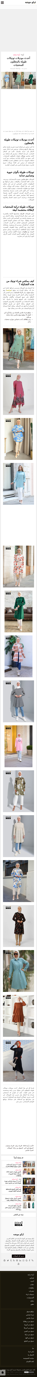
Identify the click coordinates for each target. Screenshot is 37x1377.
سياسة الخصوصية (28, 1358)
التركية (22, 213)
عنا (33, 1348)
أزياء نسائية (16, 55)
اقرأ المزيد (15, 133)
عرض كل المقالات (18, 1256)
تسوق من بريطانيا (28, 1321)
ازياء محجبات (9, 1146)
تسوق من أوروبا (29, 1324)
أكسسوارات (30, 1297)
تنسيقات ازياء (30, 1294)
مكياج (32, 1301)
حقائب (32, 1284)
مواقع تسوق (30, 1311)
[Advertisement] (18, 30)
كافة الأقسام (30, 1361)
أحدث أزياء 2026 (28, 1146)
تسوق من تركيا (17, 1148)
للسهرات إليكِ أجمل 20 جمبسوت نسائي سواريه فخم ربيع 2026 (13, 1207)
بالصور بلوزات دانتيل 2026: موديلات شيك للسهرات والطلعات (13, 1173)
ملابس (23, 179)
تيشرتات (31, 1291)
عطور (32, 1304)
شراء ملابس (29, 1150)
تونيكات (23, 156)
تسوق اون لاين (28, 1148)
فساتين (32, 1278)
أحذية (32, 1281)
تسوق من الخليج (29, 1341)
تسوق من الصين (29, 1331)
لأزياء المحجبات (18, 292)
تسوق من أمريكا (29, 1328)
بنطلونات (24, 232)
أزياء (22, 55)
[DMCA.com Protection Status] (29, 1372)
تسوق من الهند (29, 1338)
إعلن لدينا (31, 1351)
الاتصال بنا (31, 1355)
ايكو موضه (12, 68)
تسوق (29, 292)
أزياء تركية (31, 1274)
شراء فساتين (30, 1315)
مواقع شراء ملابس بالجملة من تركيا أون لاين (17, 312)
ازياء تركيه (18, 1146)
